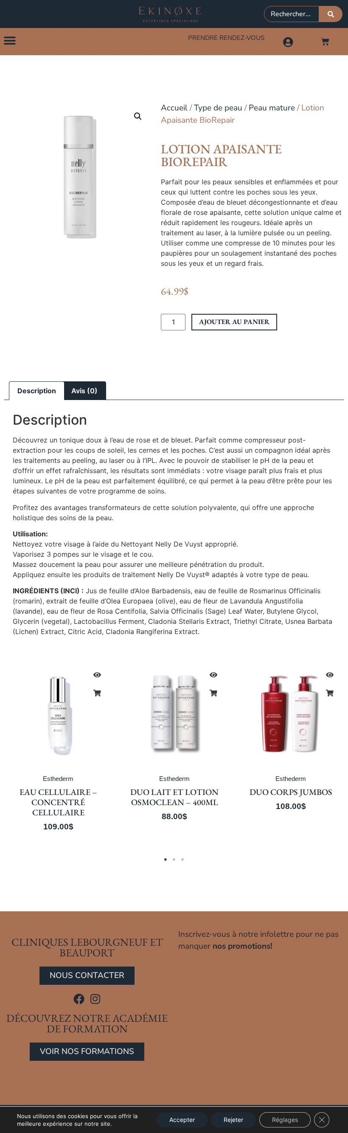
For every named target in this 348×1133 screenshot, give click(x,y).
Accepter (182, 1119)
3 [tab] (182, 859)
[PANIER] (325, 41)
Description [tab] (36, 390)
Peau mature (272, 107)
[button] (9, 40)
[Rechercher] (330, 14)
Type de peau (218, 107)
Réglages (285, 1119)
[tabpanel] (58, 751)
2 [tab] (174, 859)
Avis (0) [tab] (84, 390)
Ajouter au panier (234, 321)
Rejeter (233, 1119)
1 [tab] (165, 859)
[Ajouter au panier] (97, 693)
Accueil (174, 107)
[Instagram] (95, 998)
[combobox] (291, 14)
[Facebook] (78, 998)
